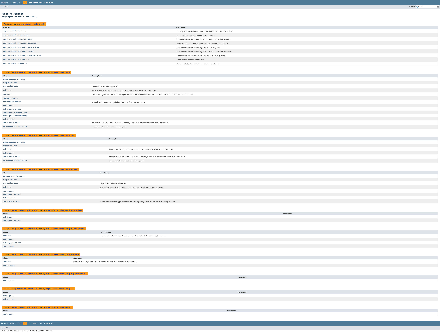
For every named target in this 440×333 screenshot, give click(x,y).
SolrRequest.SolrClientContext (15, 112)
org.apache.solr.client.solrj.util (16, 59)
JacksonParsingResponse (13, 176)
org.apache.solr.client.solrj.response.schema (22, 55)
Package (12, 2)
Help (51, 2)
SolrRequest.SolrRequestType (15, 116)
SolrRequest (8, 105)
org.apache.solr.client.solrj (33, 24)
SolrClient (7, 90)
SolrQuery (7, 94)
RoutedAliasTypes (10, 86)
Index (46, 2)
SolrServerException (11, 122)
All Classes (5, 6)
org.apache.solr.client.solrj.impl (16, 35)
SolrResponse (9, 119)
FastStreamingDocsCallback (15, 79)
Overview (4, 2)
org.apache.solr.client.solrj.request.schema (21, 47)
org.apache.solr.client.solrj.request (17, 39)
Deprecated (37, 2)
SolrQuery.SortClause (12, 101)
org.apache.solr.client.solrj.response (18, 51)
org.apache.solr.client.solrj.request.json (19, 43)
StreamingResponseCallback (15, 126)
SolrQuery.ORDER (10, 98)
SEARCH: (412, 7)
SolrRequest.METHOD (12, 109)
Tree (30, 2)
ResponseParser (10, 83)
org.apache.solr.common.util (15, 63)
